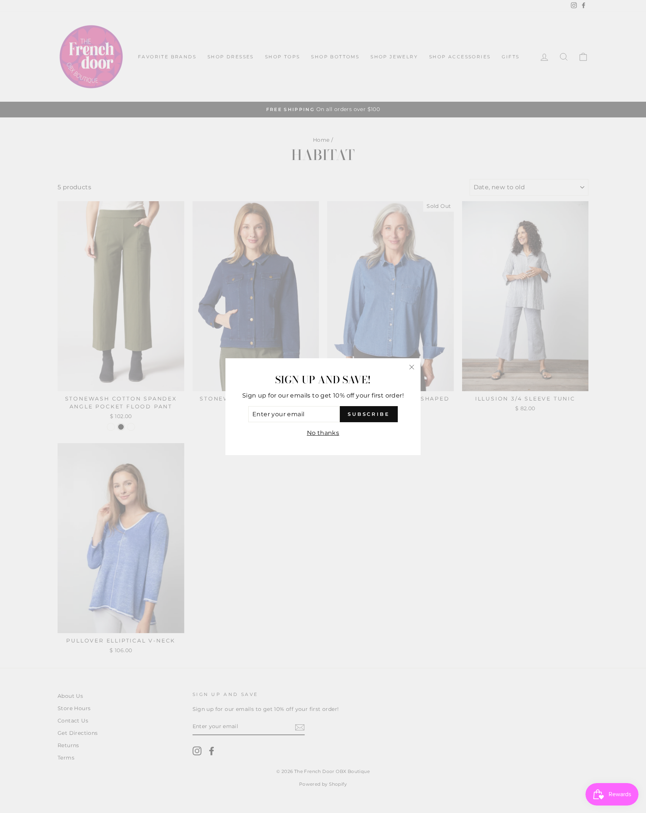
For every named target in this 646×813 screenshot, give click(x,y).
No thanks (323, 432)
